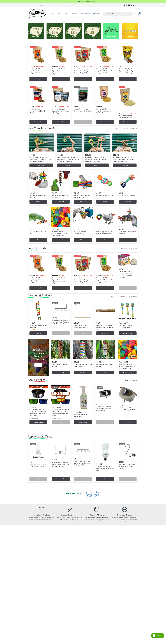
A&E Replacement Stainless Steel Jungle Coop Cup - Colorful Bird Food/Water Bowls (61, 412)
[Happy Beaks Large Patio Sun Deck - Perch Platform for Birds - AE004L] (60, 308)
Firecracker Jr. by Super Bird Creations (128, 233)
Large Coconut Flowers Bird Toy (59, 365)
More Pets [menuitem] (74, 14)
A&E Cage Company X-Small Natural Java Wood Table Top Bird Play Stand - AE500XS (40, 159)
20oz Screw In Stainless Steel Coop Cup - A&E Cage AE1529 (103, 408)
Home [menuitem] (52, 14)
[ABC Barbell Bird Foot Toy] (127, 181)
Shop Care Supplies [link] (131, 380)
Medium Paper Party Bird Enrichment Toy (82, 196)
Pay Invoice (50, 5)
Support (79, 5)
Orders (37, 5)
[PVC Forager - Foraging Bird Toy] (38, 181)
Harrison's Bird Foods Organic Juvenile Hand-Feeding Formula (104, 111)
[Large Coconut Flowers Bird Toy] (60, 349)
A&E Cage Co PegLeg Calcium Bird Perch (125, 326)
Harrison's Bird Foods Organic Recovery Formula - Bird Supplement (60, 111)
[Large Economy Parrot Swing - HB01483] (83, 310)
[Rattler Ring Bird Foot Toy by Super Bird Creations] (105, 217)
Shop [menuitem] (58, 14)
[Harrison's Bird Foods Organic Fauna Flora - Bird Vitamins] (83, 94)
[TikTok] (134, 5)
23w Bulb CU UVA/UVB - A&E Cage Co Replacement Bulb (105, 468)
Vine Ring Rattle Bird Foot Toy (37, 233)
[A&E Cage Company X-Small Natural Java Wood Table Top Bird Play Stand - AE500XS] (41, 143)
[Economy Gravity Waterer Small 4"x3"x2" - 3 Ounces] (38, 451)
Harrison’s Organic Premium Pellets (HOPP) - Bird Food (37, 111)
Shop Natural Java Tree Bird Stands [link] (126, 129)
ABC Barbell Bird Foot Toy (127, 195)
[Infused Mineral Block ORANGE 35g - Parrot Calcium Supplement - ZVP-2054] (127, 260)
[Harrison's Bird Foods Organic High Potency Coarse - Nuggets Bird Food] (83, 54)
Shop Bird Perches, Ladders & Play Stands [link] (124, 296)
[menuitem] (31, 5)
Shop (38, 365)
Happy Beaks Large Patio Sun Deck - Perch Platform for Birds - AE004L (60, 322)
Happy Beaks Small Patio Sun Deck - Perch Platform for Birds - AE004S (60, 464)
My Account (31, 5)
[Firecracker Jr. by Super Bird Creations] (127, 217)
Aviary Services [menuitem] (86, 14)
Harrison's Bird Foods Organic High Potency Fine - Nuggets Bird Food (37, 71)
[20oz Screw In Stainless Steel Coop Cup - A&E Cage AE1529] (105, 393)
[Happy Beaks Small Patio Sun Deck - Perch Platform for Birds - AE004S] (60, 450)
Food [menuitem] (65, 14)
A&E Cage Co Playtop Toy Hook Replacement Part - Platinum (127, 466)
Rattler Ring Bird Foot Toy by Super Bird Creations (104, 233)
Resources (72, 5)
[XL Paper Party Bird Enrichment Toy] (83, 217)
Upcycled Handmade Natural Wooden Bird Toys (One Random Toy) (60, 234)
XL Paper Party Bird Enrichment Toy (80, 233)
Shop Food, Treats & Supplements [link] (126, 248)
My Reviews (43, 5)
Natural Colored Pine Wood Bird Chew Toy (105, 365)
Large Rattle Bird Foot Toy (104, 195)
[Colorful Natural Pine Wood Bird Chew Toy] (83, 349)
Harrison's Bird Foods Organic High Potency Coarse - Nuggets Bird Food (81, 72)
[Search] (130, 14)
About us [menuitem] (96, 14)
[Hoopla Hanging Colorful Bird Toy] (60, 181)
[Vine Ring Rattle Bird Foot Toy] (38, 217)
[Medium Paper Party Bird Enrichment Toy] (83, 181)
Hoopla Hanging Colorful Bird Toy (60, 196)
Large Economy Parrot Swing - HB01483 (81, 326)
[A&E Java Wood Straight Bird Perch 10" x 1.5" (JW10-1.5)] (105, 310)
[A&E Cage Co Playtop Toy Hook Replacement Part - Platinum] (127, 450)
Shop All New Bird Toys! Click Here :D (84, 1)
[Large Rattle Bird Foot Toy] (105, 181)
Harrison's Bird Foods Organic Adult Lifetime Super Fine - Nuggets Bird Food (60, 72)
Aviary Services (59, 5)
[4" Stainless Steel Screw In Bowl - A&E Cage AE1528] (127, 394)
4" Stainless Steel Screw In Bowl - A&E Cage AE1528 (127, 409)
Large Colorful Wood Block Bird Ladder (38, 326)
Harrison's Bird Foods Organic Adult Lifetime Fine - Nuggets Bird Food (105, 71)
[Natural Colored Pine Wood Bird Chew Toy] (105, 349)
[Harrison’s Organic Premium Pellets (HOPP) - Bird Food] (38, 94)
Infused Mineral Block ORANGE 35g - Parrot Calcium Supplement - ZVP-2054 (126, 274)
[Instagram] (127, 5)
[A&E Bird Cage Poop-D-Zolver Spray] (83, 397)
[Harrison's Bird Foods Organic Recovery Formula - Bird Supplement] (60, 94)
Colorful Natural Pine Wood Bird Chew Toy (83, 365)
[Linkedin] (136, 5)
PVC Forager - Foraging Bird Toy (37, 196)
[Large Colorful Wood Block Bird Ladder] (38, 310)
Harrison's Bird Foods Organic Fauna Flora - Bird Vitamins (82, 111)
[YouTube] (129, 5)
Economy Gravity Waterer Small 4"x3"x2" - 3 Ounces (37, 466)
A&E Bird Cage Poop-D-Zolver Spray (82, 415)
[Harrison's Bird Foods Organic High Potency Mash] (127, 98)
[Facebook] (125, 5)
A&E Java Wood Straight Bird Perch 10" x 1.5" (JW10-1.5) (105, 327)
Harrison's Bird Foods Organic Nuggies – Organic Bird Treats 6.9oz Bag (127, 71)
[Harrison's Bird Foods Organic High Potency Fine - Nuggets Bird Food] (38, 54)
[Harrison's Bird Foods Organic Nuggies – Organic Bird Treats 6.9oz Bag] (127, 54)
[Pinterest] (131, 5)
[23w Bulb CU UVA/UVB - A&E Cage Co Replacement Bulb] (105, 451)
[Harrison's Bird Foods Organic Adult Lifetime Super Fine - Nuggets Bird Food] (60, 54)
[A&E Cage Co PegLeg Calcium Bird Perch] (127, 311)
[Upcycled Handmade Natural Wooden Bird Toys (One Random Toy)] (60, 217)
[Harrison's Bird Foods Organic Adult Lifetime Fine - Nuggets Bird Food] (105, 54)
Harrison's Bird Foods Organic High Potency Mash (127, 116)
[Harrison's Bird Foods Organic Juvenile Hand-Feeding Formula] (105, 94)
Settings (66, 5)
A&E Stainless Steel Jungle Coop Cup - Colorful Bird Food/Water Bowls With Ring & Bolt (37, 412)
